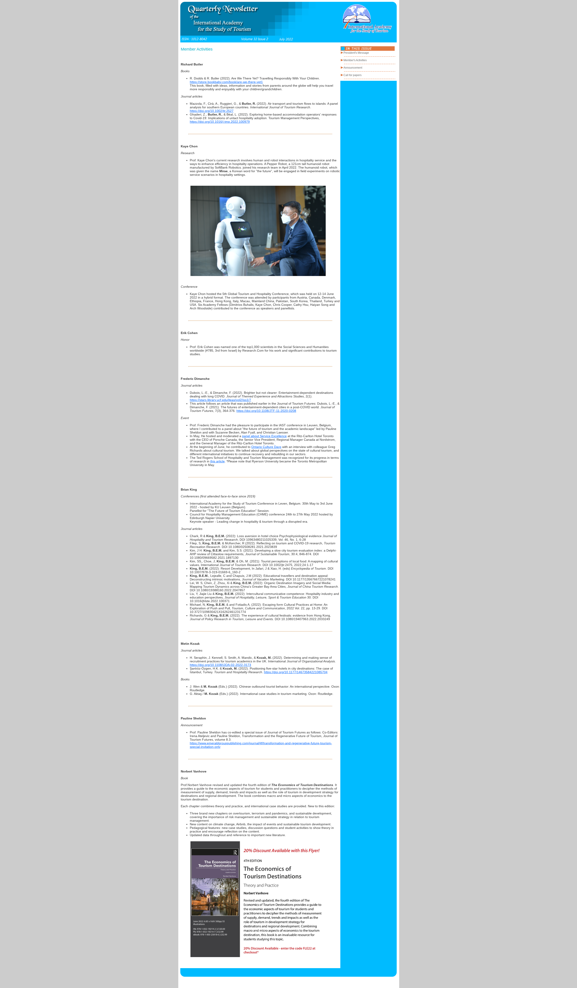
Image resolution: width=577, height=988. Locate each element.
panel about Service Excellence (264, 436)
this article (217, 461)
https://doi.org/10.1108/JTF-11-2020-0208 (266, 411)
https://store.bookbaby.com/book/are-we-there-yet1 (226, 82)
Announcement (352, 67)
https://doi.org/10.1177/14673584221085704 (295, 672)
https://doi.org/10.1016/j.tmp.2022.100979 (220, 121)
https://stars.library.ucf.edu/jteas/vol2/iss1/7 (220, 400)
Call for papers (352, 75)
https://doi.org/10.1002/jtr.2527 (212, 111)
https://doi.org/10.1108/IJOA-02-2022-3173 (220, 665)
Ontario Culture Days (266, 447)
